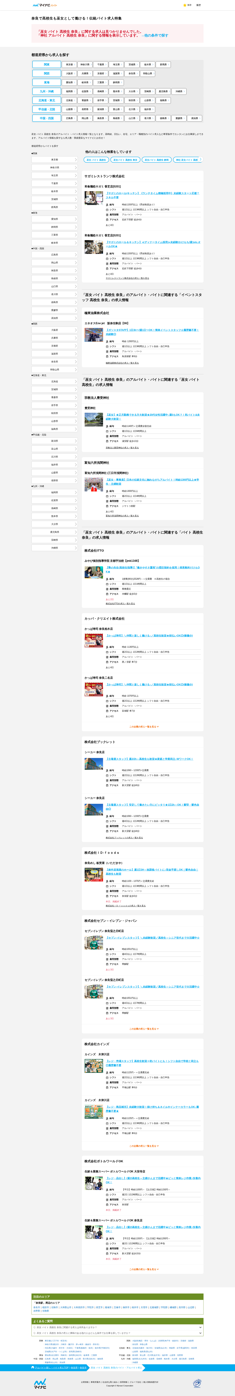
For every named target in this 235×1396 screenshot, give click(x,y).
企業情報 (85, 1382)
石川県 (132, 109)
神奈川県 (85, 64)
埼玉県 (116, 64)
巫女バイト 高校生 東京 (125, 160)
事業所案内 (95, 1382)
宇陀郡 (164, 1307)
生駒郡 (45, 1311)
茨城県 (132, 64)
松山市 (54, 1362)
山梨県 (69, 109)
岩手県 (100, 100)
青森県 (85, 100)
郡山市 (149, 1352)
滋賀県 (116, 73)
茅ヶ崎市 (79, 1344)
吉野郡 (36, 1311)
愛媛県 (179, 118)
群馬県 (163, 64)
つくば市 (62, 1352)
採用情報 (123, 1382)
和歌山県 (147, 73)
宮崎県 (147, 91)
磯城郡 (173, 1307)
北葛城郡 (154, 1307)
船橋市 (84, 1348)
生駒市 (54, 1307)
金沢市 (156, 1355)
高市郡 (182, 1307)
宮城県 (116, 100)
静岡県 (116, 82)
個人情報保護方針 (150, 1382)
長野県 (85, 109)
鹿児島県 (163, 91)
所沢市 (62, 1348)
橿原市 (45, 1307)
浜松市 (78, 1355)
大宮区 (69, 1348)
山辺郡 (191, 1307)
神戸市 (167, 1341)
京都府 (100, 73)
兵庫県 (85, 73)
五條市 (117, 1307)
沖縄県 (179, 91)
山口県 (132, 118)
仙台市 (164, 1348)
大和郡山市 (65, 1307)
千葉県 (100, 64)
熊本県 (116, 91)
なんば (153, 1341)
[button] (200, 159)
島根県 (116, 118)
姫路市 (175, 1341)
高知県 (194, 118)
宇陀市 (90, 1307)
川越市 (54, 1348)
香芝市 (99, 1307)
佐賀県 (85, 91)
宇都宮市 (105, 1348)
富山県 (116, 109)
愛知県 (69, 82)
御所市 (126, 1307)
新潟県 (100, 109)
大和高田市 (79, 1307)
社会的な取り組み (110, 1382)
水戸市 (54, 1352)
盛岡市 (186, 1348)
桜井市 (135, 1307)
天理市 (144, 1307)
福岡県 (69, 91)
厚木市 (96, 1344)
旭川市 (149, 1348)
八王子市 (55, 1341)
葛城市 (108, 1307)
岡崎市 (63, 1355)
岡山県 (85, 118)
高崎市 (78, 1352)
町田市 (63, 1341)
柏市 (90, 1348)
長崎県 (100, 91)
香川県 (147, 118)
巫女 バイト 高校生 (96, 160)
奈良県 (132, 73)
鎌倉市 (88, 1344)
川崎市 (63, 1344)
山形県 (147, 100)
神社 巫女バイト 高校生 (188, 160)
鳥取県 (100, 118)
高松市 (92, 1359)
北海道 (69, 100)
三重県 (100, 82)
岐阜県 (85, 82)
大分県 (132, 91)
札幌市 (141, 1348)
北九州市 (142, 1359)
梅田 (140, 1341)
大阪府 (69, 73)
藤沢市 (71, 1344)
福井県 (147, 109)
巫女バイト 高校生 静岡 (157, 160)
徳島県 (163, 118)
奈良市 (36, 1307)
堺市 (146, 1341)
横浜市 (56, 1344)
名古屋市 (55, 1355)
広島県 (69, 118)
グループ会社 (135, 1382)
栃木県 (147, 64)
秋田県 (132, 100)
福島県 (163, 100)
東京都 (69, 64)
